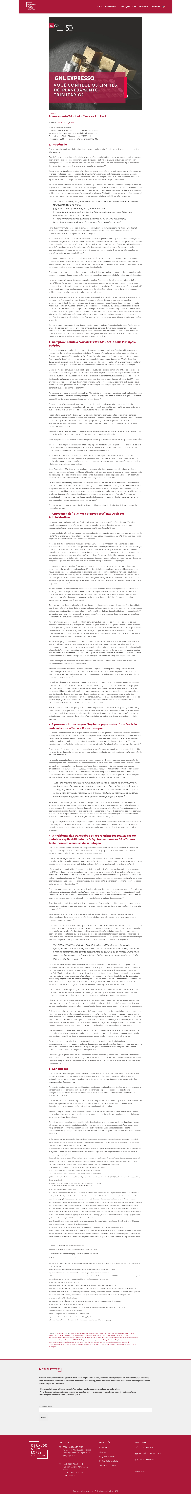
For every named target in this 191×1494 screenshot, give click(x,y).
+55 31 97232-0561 (146, 1460)
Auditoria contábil (88, 1333)
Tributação (102, 1344)
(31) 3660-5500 (69, 1475)
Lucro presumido (89, 1340)
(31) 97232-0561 (69, 1456)
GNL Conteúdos (140, 7)
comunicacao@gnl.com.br (150, 1453)
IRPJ (74, 1340)
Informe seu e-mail (46, 1406)
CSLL (122, 1335)
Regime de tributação (64, 1344)
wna (73, 123)
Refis (55, 1344)
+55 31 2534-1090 (146, 1447)
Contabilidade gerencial (93, 1335)
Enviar (43, 1418)
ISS (77, 1340)
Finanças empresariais (76, 1337)
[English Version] (163, 7)
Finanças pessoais (90, 1337)
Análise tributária (76, 1333)
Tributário (52, 113)
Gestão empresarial (114, 1337)
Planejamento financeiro (65, 1342)
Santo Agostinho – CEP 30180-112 (76, 1453)
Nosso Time (111, 7)
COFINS (121, 1333)
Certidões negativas (111, 1333)
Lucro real (99, 1340)
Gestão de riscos (102, 1337)
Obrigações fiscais (109, 1340)
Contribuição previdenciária (110, 1335)
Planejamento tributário (95, 1342)
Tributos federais (124, 1344)
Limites (80, 1340)
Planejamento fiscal (80, 1342)
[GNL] (37, 6)
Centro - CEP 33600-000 (73, 1472)
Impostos (58, 1340)
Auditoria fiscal (99, 1333)
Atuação (125, 7)
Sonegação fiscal (89, 1344)
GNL (99, 7)
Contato (155, 7)
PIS (116, 1340)
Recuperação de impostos (112, 1342)
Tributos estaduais (113, 1344)
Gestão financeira (127, 1337)
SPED (97, 1344)
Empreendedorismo (62, 1337)
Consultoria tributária (77, 1335)
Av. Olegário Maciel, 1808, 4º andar (77, 1450)
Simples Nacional (77, 1344)
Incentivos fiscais (67, 1340)
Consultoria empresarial (62, 1335)
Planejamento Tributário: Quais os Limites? (77, 116)
